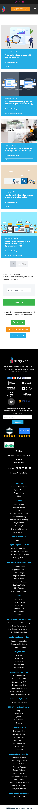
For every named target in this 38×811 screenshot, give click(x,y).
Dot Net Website (19, 585)
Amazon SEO (19, 608)
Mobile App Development (19, 513)
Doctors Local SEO (19, 685)
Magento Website (19, 576)
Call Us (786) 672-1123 (19, 329)
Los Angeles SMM (19, 797)
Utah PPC (19, 540)
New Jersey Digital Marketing (19, 623)
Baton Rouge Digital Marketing (19, 629)
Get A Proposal (18, 336)
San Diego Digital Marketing (19, 626)
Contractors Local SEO (19, 688)
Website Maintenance (19, 591)
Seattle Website (19, 773)
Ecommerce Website (19, 582)
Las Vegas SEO (19, 737)
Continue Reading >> (12, 62)
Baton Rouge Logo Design (19, 554)
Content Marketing (19, 517)
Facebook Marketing (19, 641)
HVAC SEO (19, 658)
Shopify (19, 723)
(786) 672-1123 (21, 9)
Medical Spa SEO (19, 665)
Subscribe (19, 302)
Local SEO (19, 605)
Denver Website (19, 770)
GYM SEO (19, 655)
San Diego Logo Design (19, 551)
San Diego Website (19, 758)
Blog (19, 496)
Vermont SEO (19, 750)
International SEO (19, 602)
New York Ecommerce (19, 776)
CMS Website (19, 579)
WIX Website (19, 720)
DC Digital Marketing (19, 632)
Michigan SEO (19, 740)
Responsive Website (19, 569)
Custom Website (19, 566)
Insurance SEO (19, 668)
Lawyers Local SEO (19, 682)
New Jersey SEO (19, 731)
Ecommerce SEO (19, 599)
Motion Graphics (19, 526)
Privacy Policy (19, 493)
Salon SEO (19, 661)
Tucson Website (19, 764)
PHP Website (19, 588)
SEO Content (19, 612)
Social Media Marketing (19, 520)
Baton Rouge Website (19, 761)
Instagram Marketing (19, 644)
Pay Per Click (19, 523)
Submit (18, 422)
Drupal (19, 710)
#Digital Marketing (16, 113)
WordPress (19, 714)
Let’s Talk (19, 322)
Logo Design (19, 504)
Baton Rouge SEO (19, 743)
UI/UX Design (19, 573)
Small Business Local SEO (19, 691)
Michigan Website (19, 767)
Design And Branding (19, 529)
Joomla (19, 717)
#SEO (7, 67)
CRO (19, 615)
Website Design (19, 507)
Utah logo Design (19, 557)
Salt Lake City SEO (19, 734)
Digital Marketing (19, 532)
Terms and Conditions (19, 487)
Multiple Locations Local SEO (19, 694)
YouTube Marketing (19, 647)
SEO (19, 510)
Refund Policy (19, 490)
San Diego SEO (19, 746)
